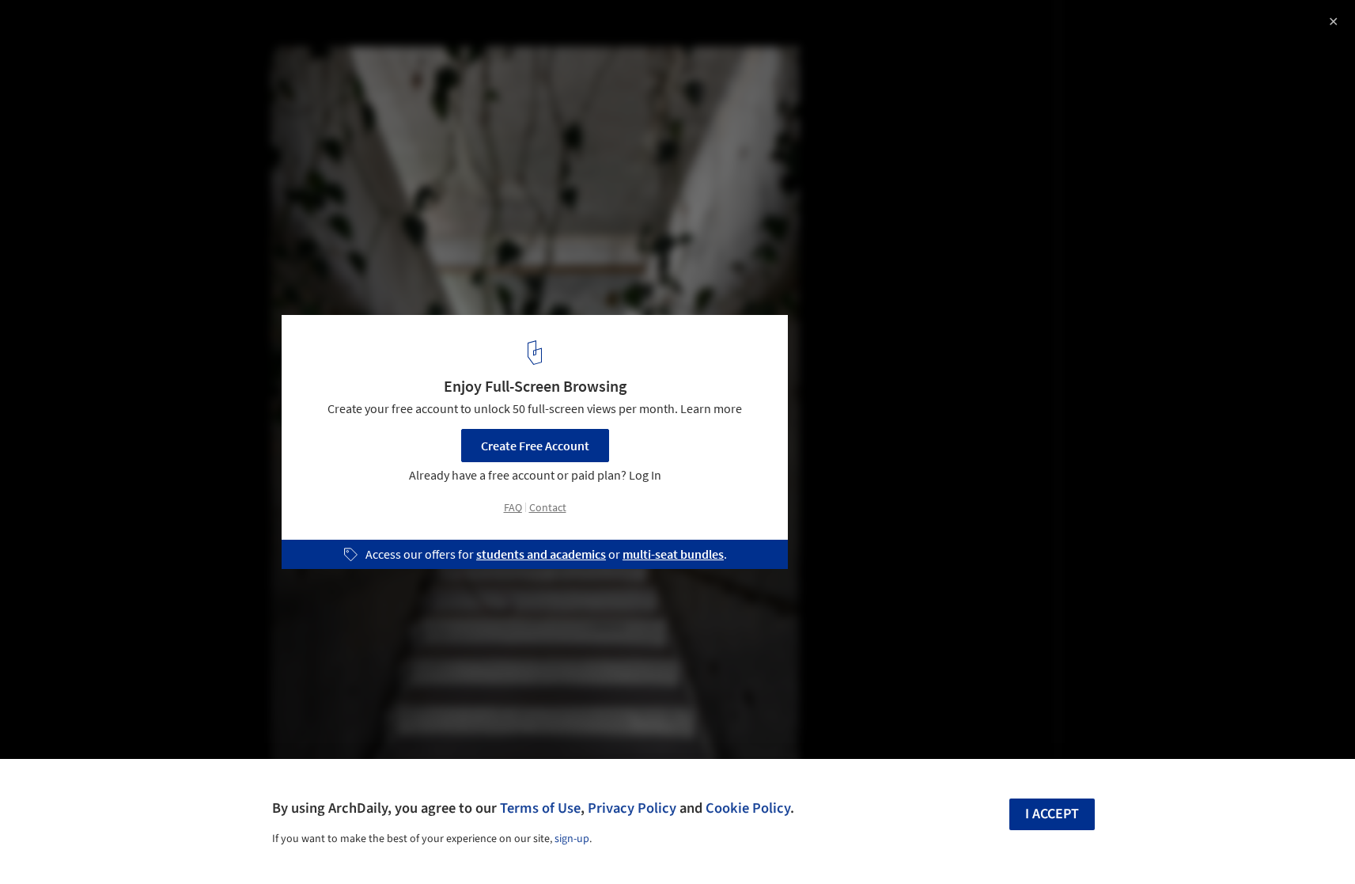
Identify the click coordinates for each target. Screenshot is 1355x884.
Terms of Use (540, 808)
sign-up (571, 839)
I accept (1052, 814)
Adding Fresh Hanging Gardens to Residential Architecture (195, 42)
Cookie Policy (748, 808)
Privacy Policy (632, 808)
